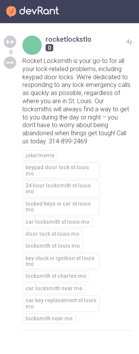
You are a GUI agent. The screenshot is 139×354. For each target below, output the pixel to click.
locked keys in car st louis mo (58, 207)
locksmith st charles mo (55, 276)
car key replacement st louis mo (61, 303)
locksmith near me (49, 318)
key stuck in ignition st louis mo (60, 261)
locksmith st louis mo (52, 246)
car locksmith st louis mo (57, 222)
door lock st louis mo (52, 234)
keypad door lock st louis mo (57, 170)
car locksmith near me (53, 288)
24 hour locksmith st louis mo (58, 188)
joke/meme (39, 155)
